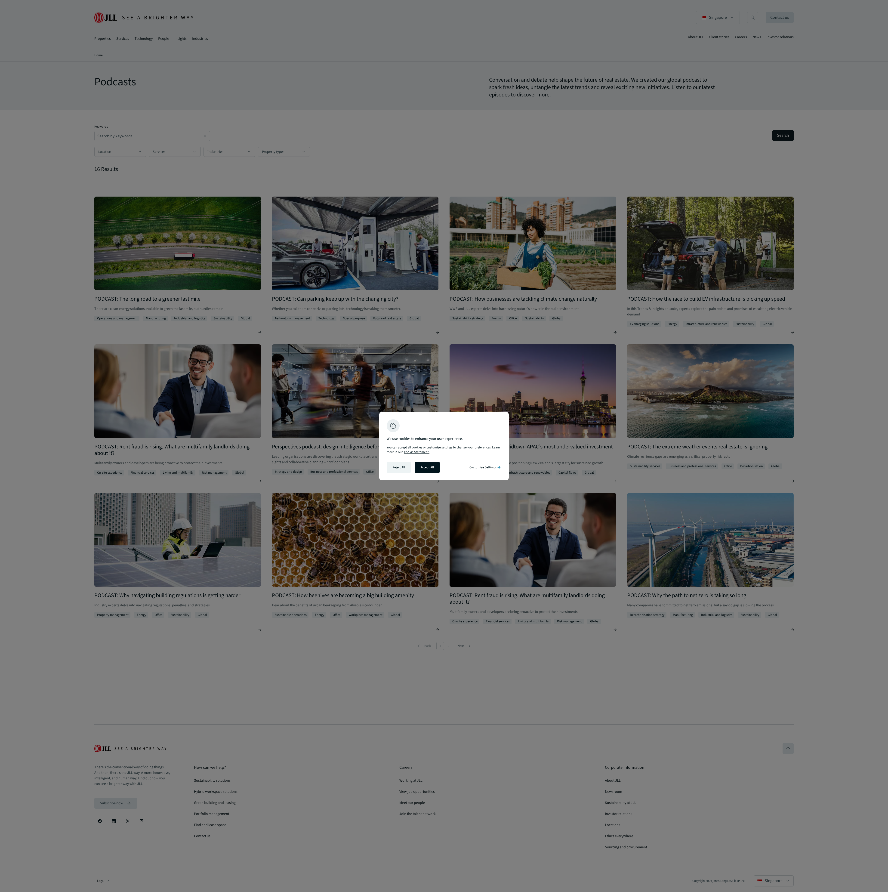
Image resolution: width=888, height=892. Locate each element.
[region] (444, 446)
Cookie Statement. (416, 452)
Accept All (427, 467)
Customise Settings (485, 467)
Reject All (398, 467)
